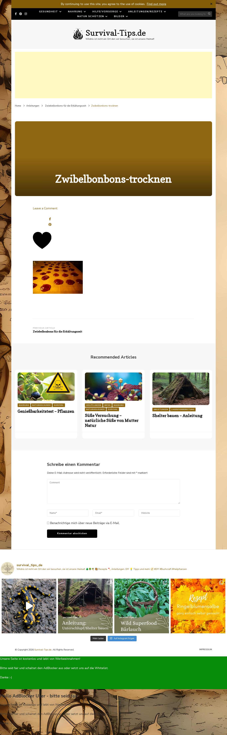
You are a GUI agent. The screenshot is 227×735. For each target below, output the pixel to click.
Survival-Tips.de (116, 33)
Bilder (119, 16)
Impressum (205, 649)
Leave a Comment (45, 208)
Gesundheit (48, 11)
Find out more (156, 4)
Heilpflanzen (93, 405)
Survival (59, 405)
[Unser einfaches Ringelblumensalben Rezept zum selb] (198, 606)
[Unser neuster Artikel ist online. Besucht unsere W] (85, 606)
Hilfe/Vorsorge (105, 11)
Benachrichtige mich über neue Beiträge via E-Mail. (84, 523)
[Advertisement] (113, 75)
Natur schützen (90, 16)
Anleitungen (32, 105)
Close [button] (4, 733)
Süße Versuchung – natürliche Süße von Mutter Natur (112, 420)
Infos (107, 405)
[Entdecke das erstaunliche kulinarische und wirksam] (141, 606)
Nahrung (75, 11)
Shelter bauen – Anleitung (177, 415)
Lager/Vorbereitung (182, 409)
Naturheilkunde (41, 405)
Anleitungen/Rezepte (145, 11)
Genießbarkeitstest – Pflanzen (46, 411)
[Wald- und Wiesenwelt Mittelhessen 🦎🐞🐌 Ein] (29, 606)
